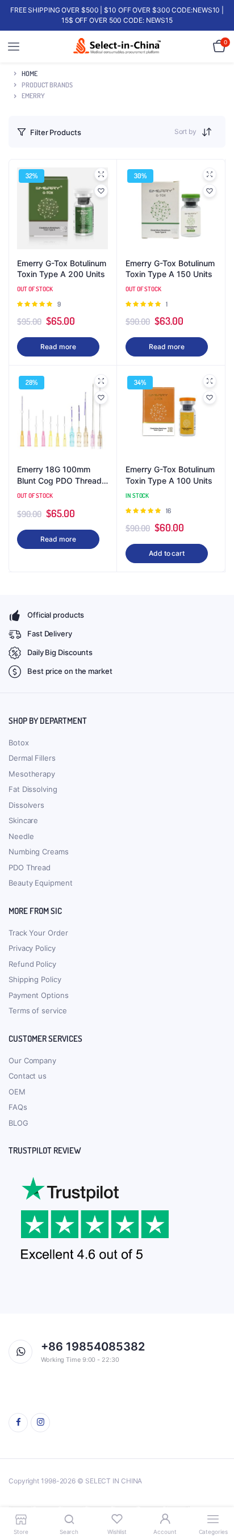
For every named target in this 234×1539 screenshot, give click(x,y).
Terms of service (37, 1010)
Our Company (32, 1060)
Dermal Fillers (32, 757)
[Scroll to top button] (215, 1493)
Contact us (28, 1075)
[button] (101, 190)
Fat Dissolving (33, 789)
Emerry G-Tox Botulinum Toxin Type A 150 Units (170, 268)
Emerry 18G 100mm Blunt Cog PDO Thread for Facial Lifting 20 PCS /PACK (62, 475)
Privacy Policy (32, 948)
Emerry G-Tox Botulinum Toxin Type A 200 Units (61, 268)
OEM (17, 1091)
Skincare (23, 820)
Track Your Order (38, 932)
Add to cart (167, 553)
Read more (58, 346)
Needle (21, 836)
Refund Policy (32, 963)
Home (29, 73)
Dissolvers (26, 805)
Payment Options (39, 995)
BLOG (18, 1122)
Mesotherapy (32, 773)
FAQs (18, 1107)
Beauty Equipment (40, 882)
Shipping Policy (35, 979)
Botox (19, 742)
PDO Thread (30, 867)
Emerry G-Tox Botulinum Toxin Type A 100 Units (170, 474)
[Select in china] (117, 46)
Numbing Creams (39, 851)
